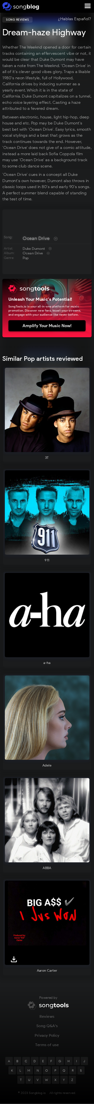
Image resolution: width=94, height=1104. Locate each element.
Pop (26, 258)
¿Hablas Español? (74, 19)
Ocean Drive (36, 238)
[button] (87, 6)
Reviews (47, 1016)
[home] (20, 6)
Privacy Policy (47, 1035)
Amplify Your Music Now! (47, 325)
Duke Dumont (34, 248)
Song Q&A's (47, 1026)
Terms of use (47, 1045)
